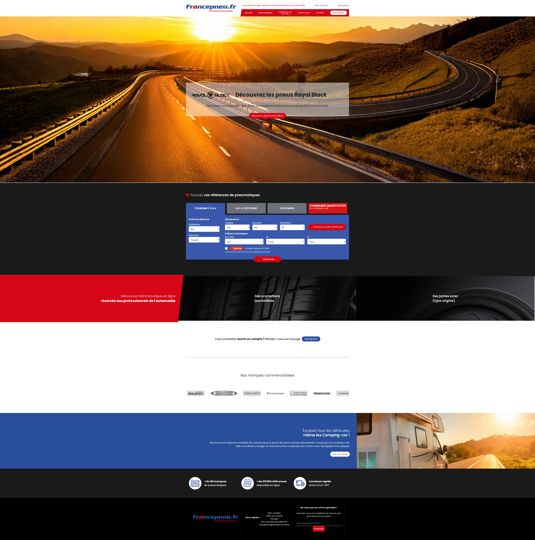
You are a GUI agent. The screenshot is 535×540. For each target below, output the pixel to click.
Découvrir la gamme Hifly (267, 117)
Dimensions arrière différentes (328, 227)
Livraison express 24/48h (251, 248)
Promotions (338, 12)
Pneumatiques (265, 12)
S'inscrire (319, 528)
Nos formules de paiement (274, 521)
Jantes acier (304, 12)
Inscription (311, 339)
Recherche (268, 259)
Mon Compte (321, 5)
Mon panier (343, 5)
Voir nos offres (340, 454)
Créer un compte (274, 516)
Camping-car (285, 13)
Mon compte (274, 513)
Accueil (248, 12)
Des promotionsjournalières (267, 298)
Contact (320, 12)
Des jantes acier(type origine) (445, 298)
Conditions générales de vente (274, 524)
